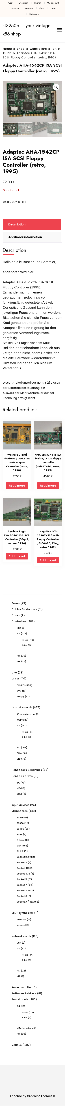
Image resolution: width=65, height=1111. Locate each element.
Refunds (29, 8)
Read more (17, 485)
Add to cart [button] (17, 556)
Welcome (34, 14)
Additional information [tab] (25, 237)
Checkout (23, 3)
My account (53, 3)
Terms (53, 8)
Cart (10, 3)
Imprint (37, 3)
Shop (41, 8)
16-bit (22, 202)
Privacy (15, 8)
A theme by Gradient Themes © (32, 1096)
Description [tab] (16, 224)
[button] (56, 87)
